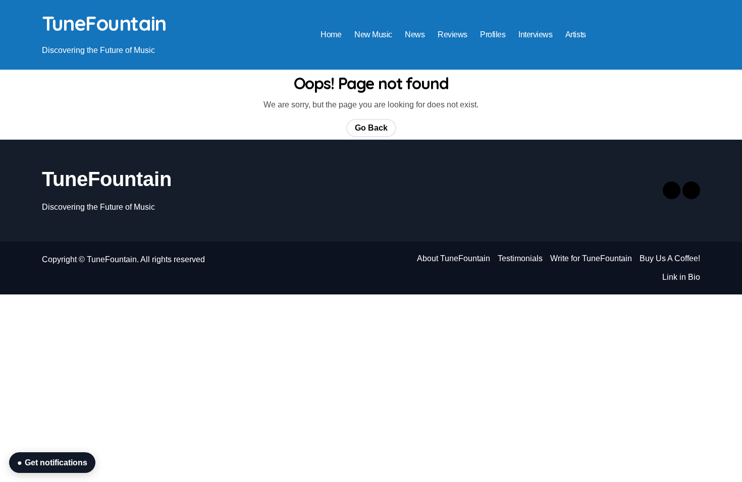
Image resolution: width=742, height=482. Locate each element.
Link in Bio (681, 277)
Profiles (492, 34)
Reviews (452, 34)
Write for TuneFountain (591, 258)
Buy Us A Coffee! (670, 258)
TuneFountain (104, 23)
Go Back (371, 128)
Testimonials (520, 258)
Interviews (535, 34)
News (415, 34)
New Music (373, 34)
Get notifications (52, 462)
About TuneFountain (453, 258)
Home (331, 34)
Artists (575, 34)
